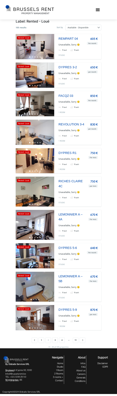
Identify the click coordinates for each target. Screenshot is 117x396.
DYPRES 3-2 (67, 67)
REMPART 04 (68, 38)
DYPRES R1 (67, 153)
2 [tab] (32, 57)
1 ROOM (61, 112)
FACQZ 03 (65, 96)
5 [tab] (40, 57)
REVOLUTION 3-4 (71, 124)
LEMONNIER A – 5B (70, 278)
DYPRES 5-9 (67, 309)
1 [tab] (29, 57)
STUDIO (61, 55)
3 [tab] (35, 57)
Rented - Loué (23, 38)
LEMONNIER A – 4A (70, 217)
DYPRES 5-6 (67, 248)
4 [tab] (37, 57)
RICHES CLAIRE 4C (70, 183)
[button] (97, 10)
